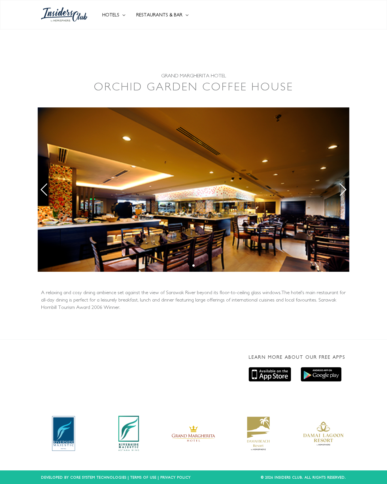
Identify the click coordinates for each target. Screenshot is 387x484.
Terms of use (143, 477)
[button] (44, 189)
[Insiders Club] (64, 14)
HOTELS (111, 14)
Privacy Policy (175, 477)
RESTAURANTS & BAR (160, 14)
